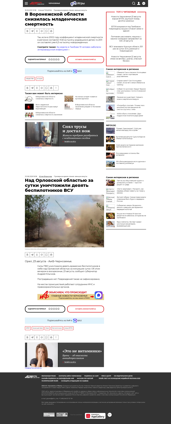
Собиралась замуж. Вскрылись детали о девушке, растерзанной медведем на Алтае (130, 207)
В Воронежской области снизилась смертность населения (49, 114)
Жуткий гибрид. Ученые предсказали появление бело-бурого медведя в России (131, 199)
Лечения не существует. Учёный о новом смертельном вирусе (130, 98)
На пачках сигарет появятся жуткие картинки (86, 98)
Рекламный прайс (49, 376)
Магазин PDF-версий (85, 378)
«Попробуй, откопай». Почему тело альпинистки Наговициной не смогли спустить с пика (130, 107)
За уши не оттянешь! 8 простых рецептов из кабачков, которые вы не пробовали (131, 216)
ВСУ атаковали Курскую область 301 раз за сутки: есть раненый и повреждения (126, 49)
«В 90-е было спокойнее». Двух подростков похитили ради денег (130, 115)
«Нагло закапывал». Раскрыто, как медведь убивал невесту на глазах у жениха (131, 191)
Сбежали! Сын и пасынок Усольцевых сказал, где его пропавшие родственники (131, 74)
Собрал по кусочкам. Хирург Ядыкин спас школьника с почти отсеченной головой (131, 91)
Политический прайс (50, 381)
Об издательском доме (123, 376)
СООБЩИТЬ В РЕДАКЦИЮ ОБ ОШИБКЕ (74, 381)
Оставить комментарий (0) (85, 59)
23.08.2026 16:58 (31, 176)
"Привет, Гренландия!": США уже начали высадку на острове (128, 129)
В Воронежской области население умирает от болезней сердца (88, 107)
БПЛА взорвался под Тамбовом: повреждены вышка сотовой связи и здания (126, 29)
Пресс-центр (106, 376)
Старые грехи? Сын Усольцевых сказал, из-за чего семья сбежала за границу (131, 83)
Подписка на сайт (91, 376)
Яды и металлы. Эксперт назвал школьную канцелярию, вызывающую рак (129, 224)
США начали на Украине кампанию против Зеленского (130, 146)
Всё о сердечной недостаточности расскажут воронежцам (47, 107)
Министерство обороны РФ (36, 249)
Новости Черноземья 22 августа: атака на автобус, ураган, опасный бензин (126, 59)
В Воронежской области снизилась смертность (45, 98)
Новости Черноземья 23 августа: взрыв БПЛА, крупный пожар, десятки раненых (126, 19)
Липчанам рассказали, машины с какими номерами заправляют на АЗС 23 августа (126, 39)
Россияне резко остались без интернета (127, 154)
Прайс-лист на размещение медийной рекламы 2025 (119, 378)
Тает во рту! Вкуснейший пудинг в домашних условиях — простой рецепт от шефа (130, 183)
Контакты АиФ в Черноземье (70, 376)
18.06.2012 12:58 (30, 10)
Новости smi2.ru (33, 147)
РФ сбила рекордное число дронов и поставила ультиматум (130, 162)
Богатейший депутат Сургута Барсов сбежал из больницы (130, 137)
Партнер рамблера (76, 414)
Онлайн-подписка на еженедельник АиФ (58, 378)
